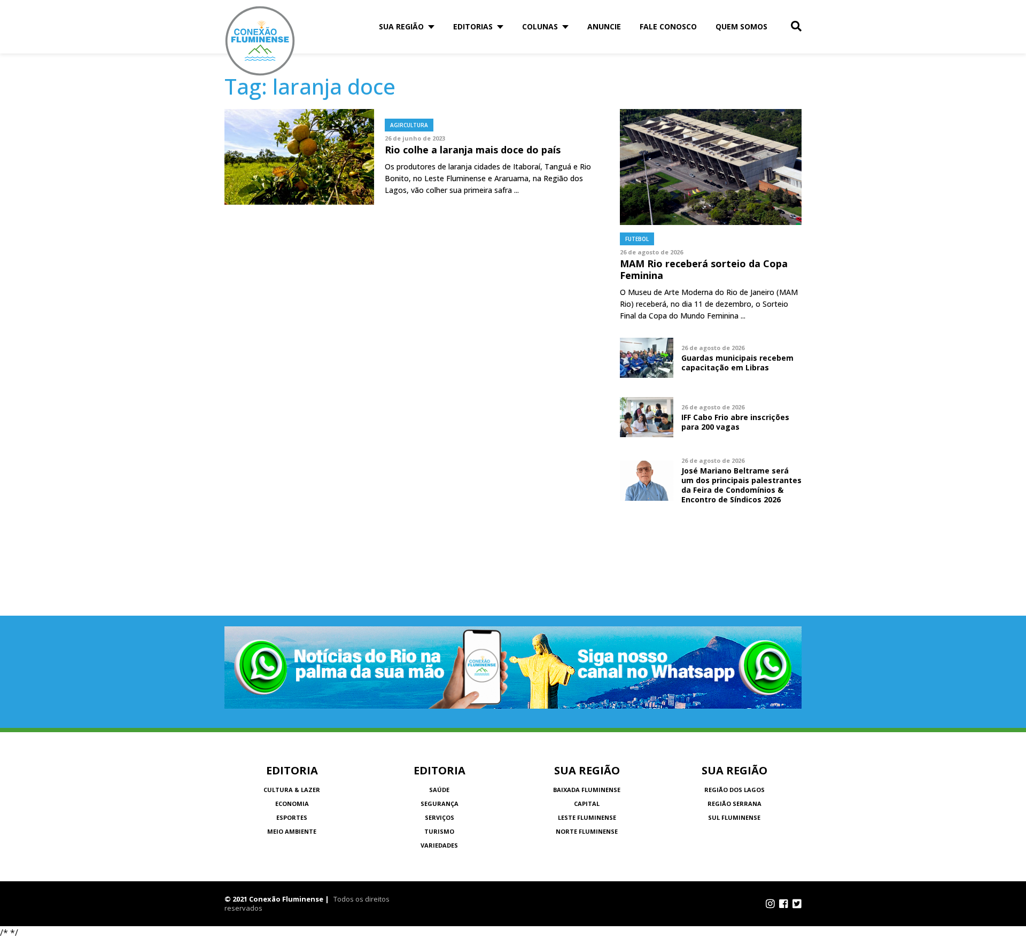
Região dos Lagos (734, 790)
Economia (292, 804)
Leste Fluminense (587, 817)
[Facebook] (783, 903)
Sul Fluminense (734, 817)
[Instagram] (770, 903)
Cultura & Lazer (291, 790)
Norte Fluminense (587, 831)
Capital (587, 804)
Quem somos (741, 26)
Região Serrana (734, 804)
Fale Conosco (668, 26)
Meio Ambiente (291, 831)
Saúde (439, 790)
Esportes (291, 817)
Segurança (439, 804)
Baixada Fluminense (586, 790)
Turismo (439, 831)
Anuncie (604, 26)
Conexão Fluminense (260, 40)
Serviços (439, 817)
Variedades (439, 845)
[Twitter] (797, 903)
